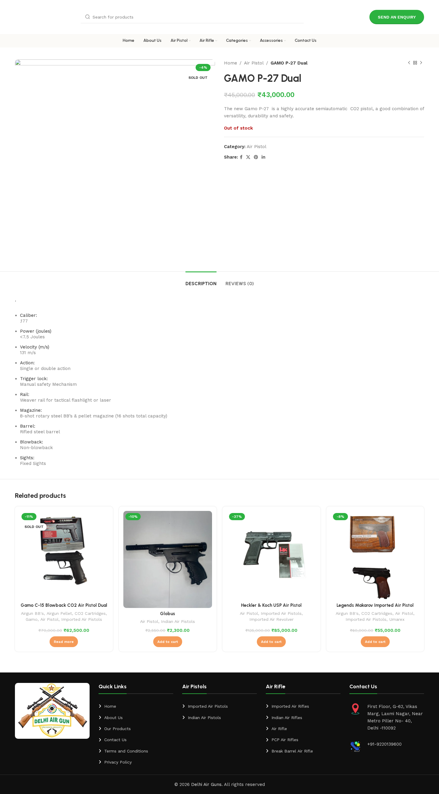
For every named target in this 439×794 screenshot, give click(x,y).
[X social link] (248, 157)
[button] (167, 641)
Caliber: (28, 315)
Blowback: (31, 442)
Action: (27, 362)
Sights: (27, 457)
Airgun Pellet (59, 613)
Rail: (24, 394)
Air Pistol (254, 63)
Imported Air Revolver (271, 619)
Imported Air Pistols (81, 619)
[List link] (136, 706)
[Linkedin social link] (263, 157)
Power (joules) (35, 331)
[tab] (201, 280)
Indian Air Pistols (178, 621)
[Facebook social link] (241, 157)
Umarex (397, 619)
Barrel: (27, 426)
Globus (167, 613)
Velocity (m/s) (34, 347)
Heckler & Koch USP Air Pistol (271, 605)
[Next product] (421, 63)
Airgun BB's (32, 613)
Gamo (32, 619)
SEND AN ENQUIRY (397, 17)
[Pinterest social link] (256, 157)
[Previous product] (409, 63)
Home (230, 63)
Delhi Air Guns (206, 784)
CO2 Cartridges (90, 613)
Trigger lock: (34, 378)
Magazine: (31, 410)
